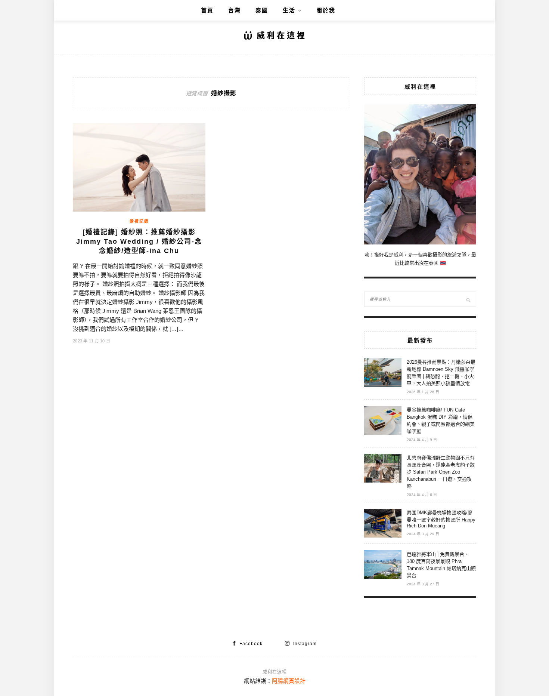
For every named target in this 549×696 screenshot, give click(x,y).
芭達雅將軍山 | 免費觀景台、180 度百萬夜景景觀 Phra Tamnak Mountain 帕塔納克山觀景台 (441, 564)
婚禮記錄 (139, 221)
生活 (289, 10)
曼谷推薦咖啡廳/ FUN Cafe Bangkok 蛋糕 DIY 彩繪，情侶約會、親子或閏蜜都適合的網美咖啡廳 (441, 420)
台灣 (234, 10)
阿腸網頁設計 (288, 681)
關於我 (325, 10)
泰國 (261, 10)
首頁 (207, 10)
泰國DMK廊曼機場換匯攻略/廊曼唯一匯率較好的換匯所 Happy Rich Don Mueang (441, 519)
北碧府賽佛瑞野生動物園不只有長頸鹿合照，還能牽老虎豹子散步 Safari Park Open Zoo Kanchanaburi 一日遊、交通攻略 (441, 472)
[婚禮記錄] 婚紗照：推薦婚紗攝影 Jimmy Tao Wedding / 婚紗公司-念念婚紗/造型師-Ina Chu (139, 241)
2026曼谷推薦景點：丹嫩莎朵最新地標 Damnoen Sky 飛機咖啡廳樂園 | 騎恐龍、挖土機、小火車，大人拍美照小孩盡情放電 (441, 372)
